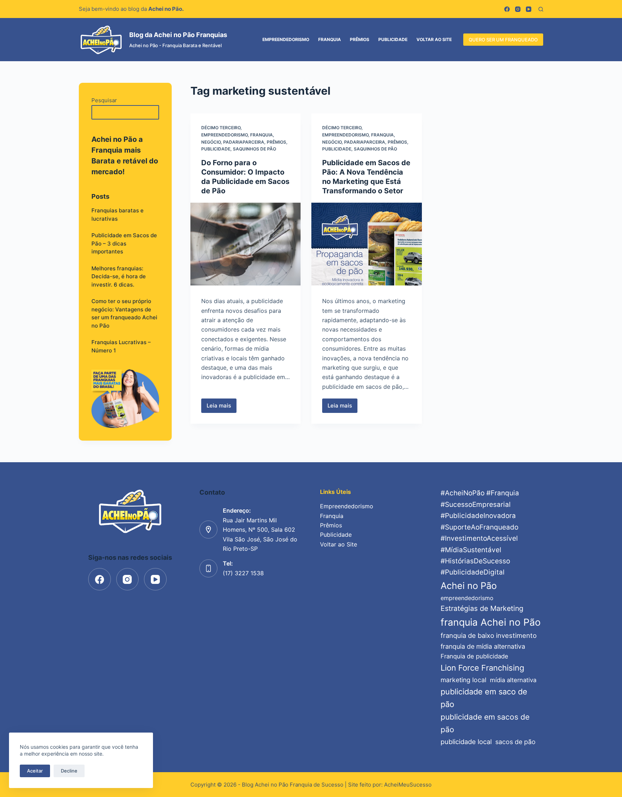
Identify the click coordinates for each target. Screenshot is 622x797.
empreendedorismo (467, 598)
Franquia (329, 39)
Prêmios (359, 39)
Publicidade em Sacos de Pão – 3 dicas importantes (124, 243)
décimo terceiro (220, 127)
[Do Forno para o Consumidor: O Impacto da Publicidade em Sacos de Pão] (245, 244)
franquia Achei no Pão (491, 622)
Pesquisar (104, 100)
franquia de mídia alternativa (483, 646)
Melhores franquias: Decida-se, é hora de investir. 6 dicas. (118, 276)
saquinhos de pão (254, 149)
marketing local (463, 680)
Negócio (211, 142)
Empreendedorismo (285, 39)
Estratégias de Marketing (482, 608)
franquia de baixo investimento (489, 635)
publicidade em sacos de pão (485, 723)
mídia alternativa (513, 680)
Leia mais (221, 407)
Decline (69, 771)
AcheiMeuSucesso (408, 784)
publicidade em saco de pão (484, 698)
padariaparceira (243, 142)
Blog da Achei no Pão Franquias (178, 35)
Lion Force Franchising (482, 667)
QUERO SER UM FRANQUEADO (503, 39)
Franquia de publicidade (474, 656)
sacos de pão (515, 742)
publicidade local (466, 742)
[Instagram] (517, 9)
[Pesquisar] (540, 9)
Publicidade (392, 39)
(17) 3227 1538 (243, 573)
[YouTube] (528, 9)
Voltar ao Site (434, 39)
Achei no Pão (469, 585)
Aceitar (35, 771)
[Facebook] (507, 9)
